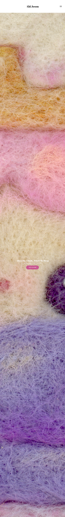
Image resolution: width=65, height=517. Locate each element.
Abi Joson (32, 6)
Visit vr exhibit (32, 267)
